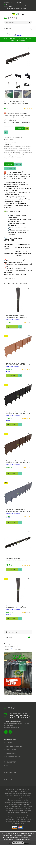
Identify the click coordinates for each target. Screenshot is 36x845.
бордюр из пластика (16, 158)
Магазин (9, 637)
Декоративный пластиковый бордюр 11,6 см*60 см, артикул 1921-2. (18, 363)
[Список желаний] (27, 28)
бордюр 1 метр (8, 152)
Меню (9, 28)
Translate (18, 649)
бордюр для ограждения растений (19, 150)
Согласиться (18, 842)
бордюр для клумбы (16, 156)
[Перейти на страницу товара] (18, 299)
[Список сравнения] (31, 28)
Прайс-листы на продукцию (14, 746)
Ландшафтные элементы (13, 319)
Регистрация (9, 769)
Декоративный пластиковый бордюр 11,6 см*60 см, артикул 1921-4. (18, 412)
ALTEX (9, 708)
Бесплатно (9, 779)
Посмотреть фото (9, 278)
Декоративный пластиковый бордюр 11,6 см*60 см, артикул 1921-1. (18, 461)
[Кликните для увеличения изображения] (18, 58)
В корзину (13, 327)
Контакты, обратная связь (14, 756)
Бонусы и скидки (11, 772)
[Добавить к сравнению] (6, 132)
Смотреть (18, 690)
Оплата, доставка (11, 749)
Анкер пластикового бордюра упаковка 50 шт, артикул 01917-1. (16, 606)
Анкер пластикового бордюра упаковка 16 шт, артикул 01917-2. (16, 316)
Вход (7, 765)
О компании (9, 742)
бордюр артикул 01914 (15, 148)
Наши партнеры (11, 753)
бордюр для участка (20, 152)
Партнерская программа (13, 776)
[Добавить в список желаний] (28, 48)
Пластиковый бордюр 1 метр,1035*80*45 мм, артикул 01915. (17, 559)
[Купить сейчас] (27, 128)
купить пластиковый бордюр (16, 146)
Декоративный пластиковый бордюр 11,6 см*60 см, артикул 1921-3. (18, 510)
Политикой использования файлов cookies (16, 839)
